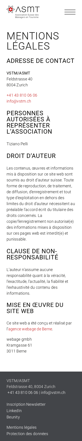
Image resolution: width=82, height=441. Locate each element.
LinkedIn (14, 410)
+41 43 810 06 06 (22, 95)
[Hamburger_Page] (70, 8)
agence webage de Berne (30, 329)
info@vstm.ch (19, 101)
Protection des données (27, 433)
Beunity (13, 417)
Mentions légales (22, 427)
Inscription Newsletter (26, 404)
